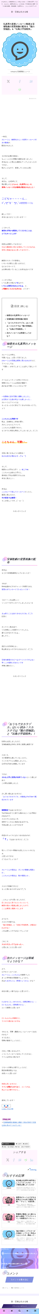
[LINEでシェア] (19, 89)
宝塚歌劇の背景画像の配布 (17, 319)
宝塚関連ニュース (9, 1144)
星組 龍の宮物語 (9, 1147)
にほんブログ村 (7, 1109)
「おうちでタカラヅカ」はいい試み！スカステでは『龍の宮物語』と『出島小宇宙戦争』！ (20, 326)
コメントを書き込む (19, 1279)
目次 (16, 306)
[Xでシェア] (8, 81)
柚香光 (26, 1144)
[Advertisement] (19, 117)
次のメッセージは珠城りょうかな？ (19, 334)
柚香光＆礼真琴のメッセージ (18, 315)
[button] (35, 683)
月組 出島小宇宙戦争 (23, 1147)
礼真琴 (19, 1144)
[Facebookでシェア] (19, 81)
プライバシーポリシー (19, 1306)
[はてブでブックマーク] (30, 81)
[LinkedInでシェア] (31, 1159)
